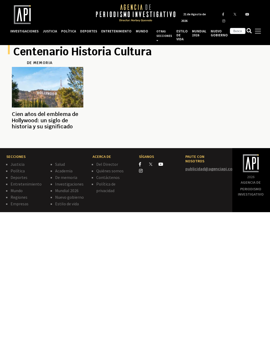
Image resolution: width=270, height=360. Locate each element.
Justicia (18, 164)
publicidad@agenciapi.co (209, 168)
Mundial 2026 (67, 190)
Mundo (17, 190)
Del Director (107, 164)
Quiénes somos (110, 170)
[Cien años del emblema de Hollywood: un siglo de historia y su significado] (47, 139)
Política (18, 170)
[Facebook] (144, 164)
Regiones (19, 197)
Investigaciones (69, 184)
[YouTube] (163, 164)
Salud (60, 164)
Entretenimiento (26, 184)
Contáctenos (108, 177)
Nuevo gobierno (69, 197)
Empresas (19, 203)
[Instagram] (143, 170)
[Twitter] (153, 164)
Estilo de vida (67, 203)
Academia (64, 170)
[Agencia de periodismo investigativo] (48, 14)
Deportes (19, 177)
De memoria (66, 177)
